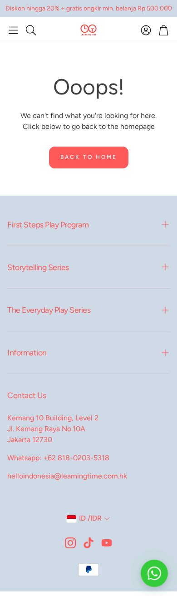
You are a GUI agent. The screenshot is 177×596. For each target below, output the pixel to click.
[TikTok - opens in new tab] (88, 542)
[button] (13, 30)
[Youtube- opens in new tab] (106, 542)
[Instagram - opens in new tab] (70, 542)
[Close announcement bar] (168, 7)
